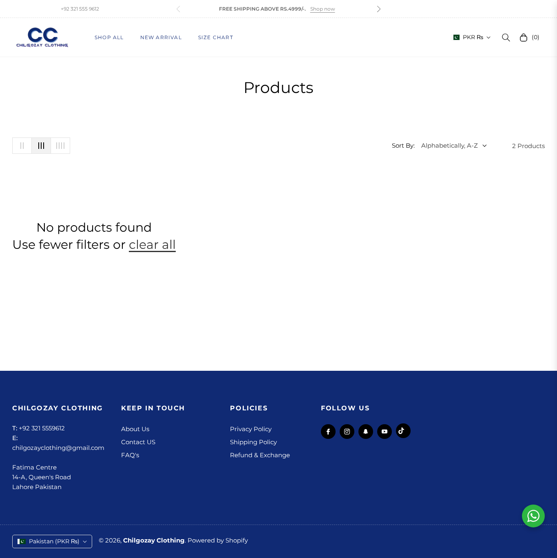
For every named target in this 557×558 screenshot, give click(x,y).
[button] (379, 9)
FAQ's (130, 455)
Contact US (138, 442)
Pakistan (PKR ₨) (54, 541)
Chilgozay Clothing (154, 540)
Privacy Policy (251, 429)
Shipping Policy (253, 442)
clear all (152, 244)
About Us (135, 429)
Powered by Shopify (218, 540)
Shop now (322, 9)
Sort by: (403, 145)
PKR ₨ (473, 37)
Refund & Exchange (260, 455)
